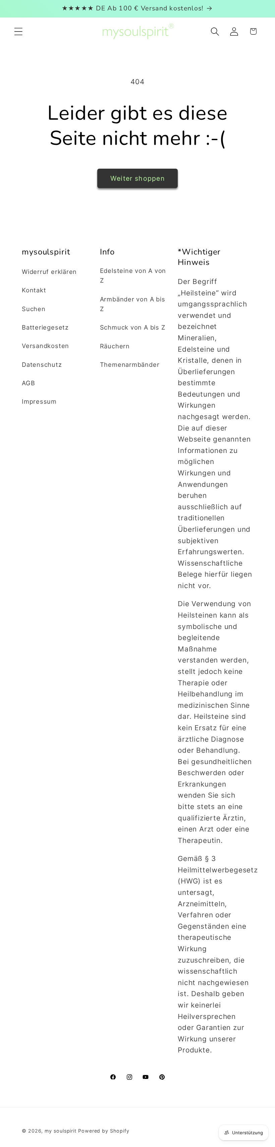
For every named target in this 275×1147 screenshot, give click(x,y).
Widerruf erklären (49, 271)
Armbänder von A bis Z (132, 303)
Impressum (39, 401)
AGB (28, 383)
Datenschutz (42, 364)
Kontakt (34, 290)
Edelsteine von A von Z (133, 275)
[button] (18, 31)
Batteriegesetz (45, 327)
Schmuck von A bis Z (132, 327)
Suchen (34, 308)
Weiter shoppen (137, 178)
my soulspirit (61, 1131)
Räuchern (115, 346)
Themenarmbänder (130, 364)
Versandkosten (45, 345)
